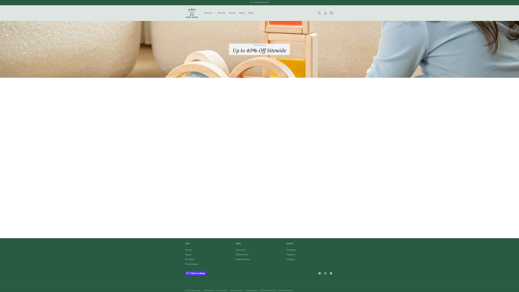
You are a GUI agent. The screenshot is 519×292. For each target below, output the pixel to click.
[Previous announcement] (186, 2)
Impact (188, 254)
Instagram (291, 250)
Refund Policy (242, 254)
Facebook (290, 254)
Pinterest (290, 259)
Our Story (189, 259)
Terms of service (236, 290)
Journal (188, 250)
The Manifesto (191, 264)
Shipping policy (252, 290)
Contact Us (241, 250)
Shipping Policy (243, 259)
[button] (209, 13)
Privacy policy (222, 290)
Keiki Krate (196, 291)
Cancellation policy (285, 290)
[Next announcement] (333, 2)
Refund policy (209, 290)
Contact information (268, 290)
